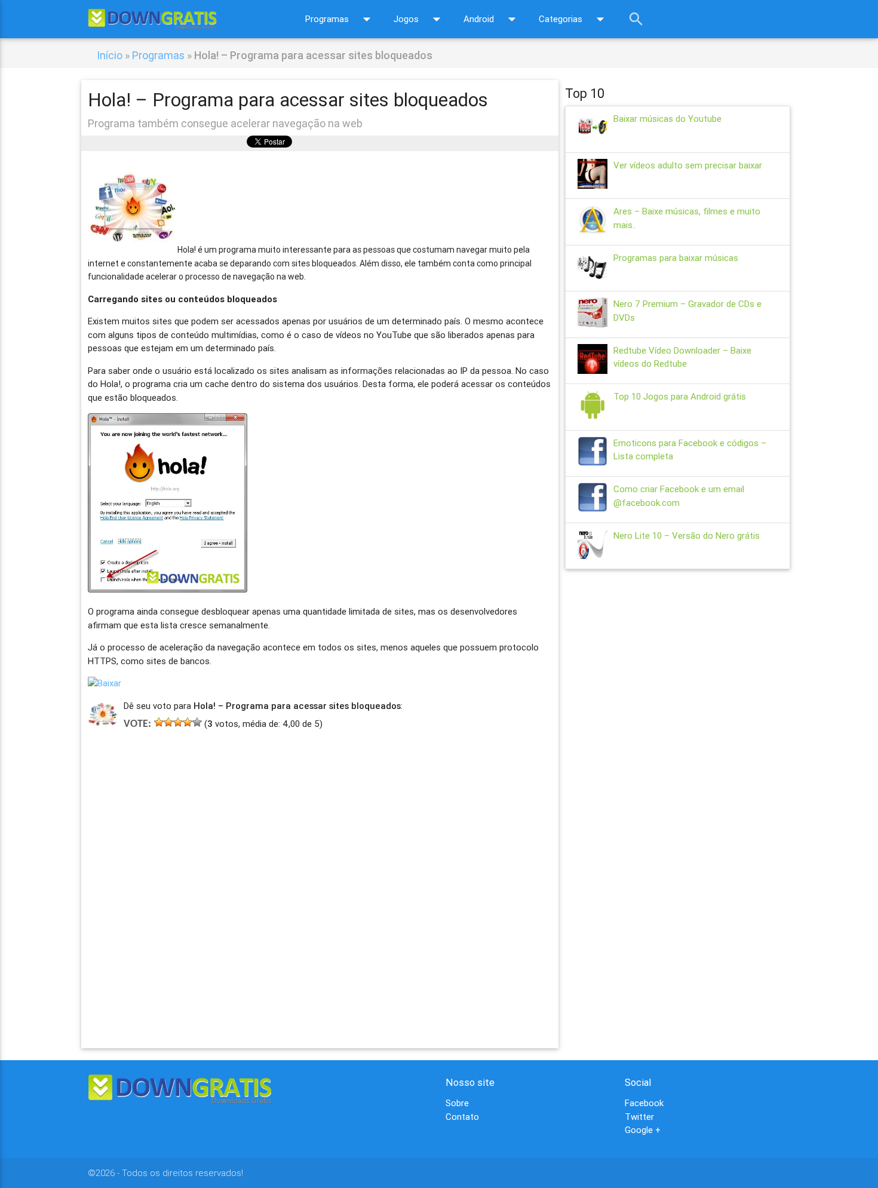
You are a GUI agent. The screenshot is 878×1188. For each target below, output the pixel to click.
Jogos (420, 19)
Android (492, 19)
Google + (643, 1129)
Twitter (639, 1116)
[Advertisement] (320, 871)
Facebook (644, 1103)
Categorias (574, 19)
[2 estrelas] (168, 722)
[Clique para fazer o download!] (104, 683)
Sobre (457, 1103)
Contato (462, 1116)
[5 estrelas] (197, 722)
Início (109, 55)
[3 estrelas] (178, 722)
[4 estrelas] (187, 722)
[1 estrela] (159, 722)
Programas (340, 19)
